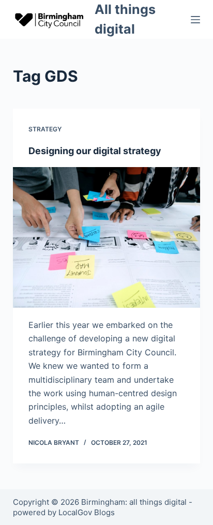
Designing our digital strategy (94, 150)
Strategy (45, 129)
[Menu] (195, 19)
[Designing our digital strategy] (107, 237)
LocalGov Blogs (86, 512)
